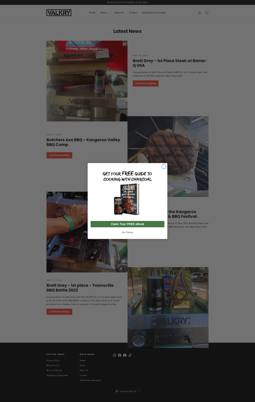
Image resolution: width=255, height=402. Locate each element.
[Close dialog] (164, 166)
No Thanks (127, 232)
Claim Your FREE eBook (127, 224)
